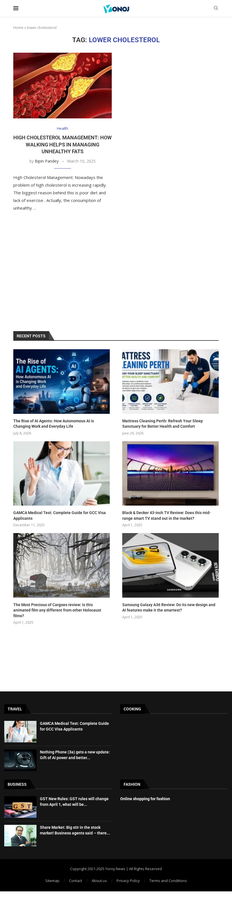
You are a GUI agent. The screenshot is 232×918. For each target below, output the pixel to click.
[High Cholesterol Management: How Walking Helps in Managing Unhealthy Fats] (62, 85)
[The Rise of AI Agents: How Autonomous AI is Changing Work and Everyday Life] (61, 381)
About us (99, 880)
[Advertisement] (116, 274)
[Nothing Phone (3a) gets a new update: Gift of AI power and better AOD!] (20, 760)
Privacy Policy (128, 880)
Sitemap (52, 880)
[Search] (216, 8)
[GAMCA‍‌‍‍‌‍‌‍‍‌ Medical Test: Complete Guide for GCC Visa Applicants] (61, 473)
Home (18, 27)
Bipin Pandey (47, 161)
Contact (75, 880)
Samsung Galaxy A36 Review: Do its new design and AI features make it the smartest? (168, 607)
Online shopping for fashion (145, 798)
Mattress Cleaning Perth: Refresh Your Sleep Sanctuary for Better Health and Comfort (162, 424)
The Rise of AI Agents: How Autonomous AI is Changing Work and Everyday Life (53, 424)
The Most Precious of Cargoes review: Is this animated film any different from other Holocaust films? (57, 610)
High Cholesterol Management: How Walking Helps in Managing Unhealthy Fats (62, 144)
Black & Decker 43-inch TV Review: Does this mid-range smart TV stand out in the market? (166, 515)
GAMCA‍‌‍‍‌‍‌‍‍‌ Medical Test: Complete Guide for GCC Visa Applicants (59, 515)
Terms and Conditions (168, 880)
